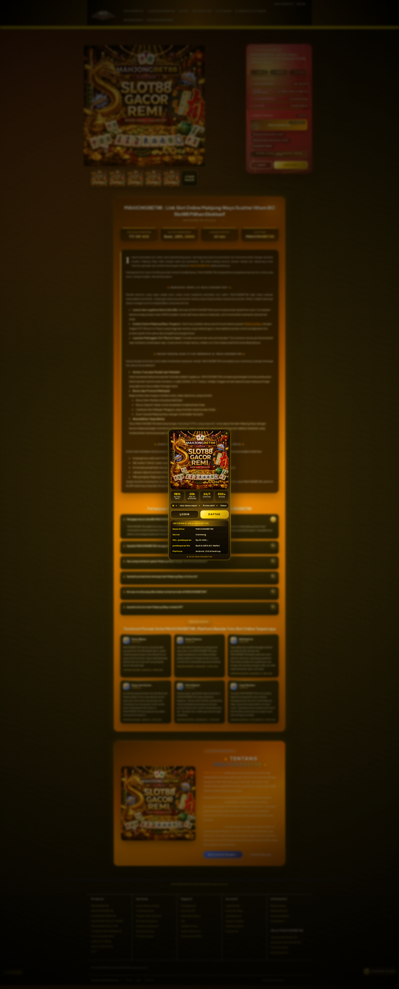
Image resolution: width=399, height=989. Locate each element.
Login (185, 514)
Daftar (214, 514)
